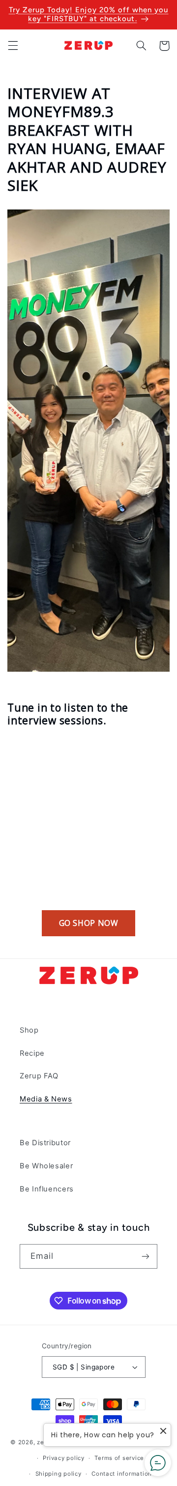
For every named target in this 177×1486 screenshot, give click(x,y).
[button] (12, 45)
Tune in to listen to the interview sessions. (67, 714)
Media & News (46, 1099)
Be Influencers (47, 1189)
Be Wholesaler (46, 1165)
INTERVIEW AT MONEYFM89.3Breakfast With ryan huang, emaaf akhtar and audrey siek (87, 139)
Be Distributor (45, 1142)
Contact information (121, 1473)
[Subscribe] (145, 1256)
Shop (29, 1030)
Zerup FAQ (39, 1075)
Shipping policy (58, 1473)
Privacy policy (63, 1458)
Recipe (32, 1053)
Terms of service (119, 1458)
